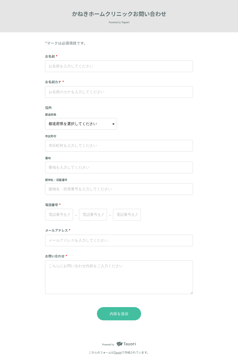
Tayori (118, 352)
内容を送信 (119, 314)
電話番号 (53, 204)
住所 (48, 107)
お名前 (51, 56)
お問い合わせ (56, 256)
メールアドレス (57, 230)
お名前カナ (54, 81)
